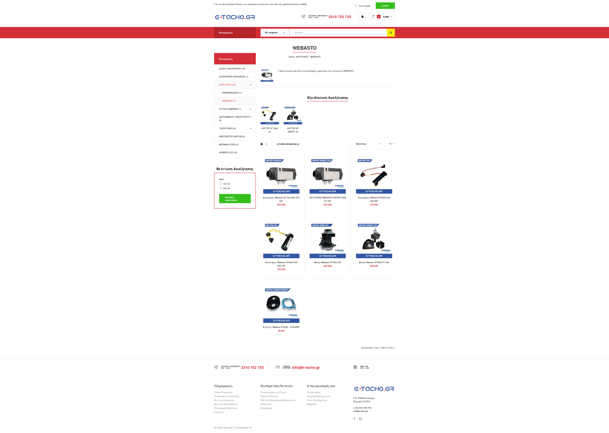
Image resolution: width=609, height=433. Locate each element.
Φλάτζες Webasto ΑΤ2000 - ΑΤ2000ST (281, 326)
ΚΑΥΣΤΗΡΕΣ (302, 56)
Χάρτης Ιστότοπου (269, 396)
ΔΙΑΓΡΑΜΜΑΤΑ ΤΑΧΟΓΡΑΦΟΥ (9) (234, 118)
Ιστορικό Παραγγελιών (318, 396)
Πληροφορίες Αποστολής (226, 396)
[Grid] (262, 144)
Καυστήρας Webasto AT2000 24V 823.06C (374, 199)
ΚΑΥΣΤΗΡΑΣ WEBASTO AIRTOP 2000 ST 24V (327, 199)
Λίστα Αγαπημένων (317, 400)
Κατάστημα (266, 408)
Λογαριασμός (314, 392)
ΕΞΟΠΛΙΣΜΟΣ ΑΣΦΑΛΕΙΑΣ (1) (233, 76)
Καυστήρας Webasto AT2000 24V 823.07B (281, 264)
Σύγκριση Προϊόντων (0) (288, 144)
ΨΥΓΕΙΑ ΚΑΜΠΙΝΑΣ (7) (230, 108)
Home (291, 56)
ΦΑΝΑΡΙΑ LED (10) (228, 152)
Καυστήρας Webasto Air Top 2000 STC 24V (281, 199)
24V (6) (226, 188)
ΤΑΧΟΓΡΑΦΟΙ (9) (227, 128)
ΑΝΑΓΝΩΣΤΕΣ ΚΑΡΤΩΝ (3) (232, 136)
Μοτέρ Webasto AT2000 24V (327, 262)
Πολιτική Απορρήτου (224, 400)
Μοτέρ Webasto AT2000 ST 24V (374, 262)
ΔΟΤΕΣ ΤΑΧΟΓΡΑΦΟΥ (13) (232, 68)
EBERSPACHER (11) (232, 92)
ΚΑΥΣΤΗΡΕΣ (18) (227, 84)
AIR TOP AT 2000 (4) (270, 130)
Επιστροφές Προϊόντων (225, 408)
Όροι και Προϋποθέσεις (226, 404)
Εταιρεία (219, 411)
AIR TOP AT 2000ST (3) (293, 130)
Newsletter (312, 404)
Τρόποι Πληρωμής (223, 392)
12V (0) (226, 183)
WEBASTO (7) (229, 100)
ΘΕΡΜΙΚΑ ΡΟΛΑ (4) (228, 144)
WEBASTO (315, 56)
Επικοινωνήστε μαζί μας (273, 392)
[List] (266, 144)
